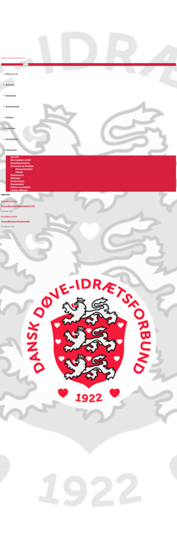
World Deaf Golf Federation (9, 513)
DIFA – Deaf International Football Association (15, 517)
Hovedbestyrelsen (20, 163)
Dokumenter (17, 175)
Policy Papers (5, 478)
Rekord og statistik (20, 187)
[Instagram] (10, 494)
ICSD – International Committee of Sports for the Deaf (18, 511)
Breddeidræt (12, 106)
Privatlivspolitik (6, 476)
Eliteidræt (11, 96)
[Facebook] (3, 494)
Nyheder (10, 85)
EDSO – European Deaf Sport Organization (15, 509)
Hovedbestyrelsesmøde (15, 221)
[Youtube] (22, 494)
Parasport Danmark (7, 515)
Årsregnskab (17, 184)
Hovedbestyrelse (9, 201)
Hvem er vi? (12, 74)
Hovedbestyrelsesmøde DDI (18, 206)
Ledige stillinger (19, 190)
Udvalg (19, 172)
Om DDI (15, 157)
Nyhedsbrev (12, 139)
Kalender (10, 128)
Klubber (10, 117)
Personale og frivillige (22, 166)
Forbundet (11, 150)
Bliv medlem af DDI (21, 160)
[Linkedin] (16, 494)
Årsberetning (17, 181)
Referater (15, 178)
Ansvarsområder (24, 169)
